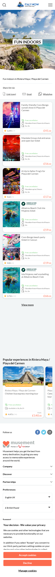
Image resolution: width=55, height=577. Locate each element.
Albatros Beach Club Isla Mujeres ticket (33, 209)
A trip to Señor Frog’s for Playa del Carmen (33, 172)
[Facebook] (37, 432)
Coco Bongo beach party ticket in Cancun (33, 238)
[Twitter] (43, 432)
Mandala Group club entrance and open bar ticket (35, 139)
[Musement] (27, 5)
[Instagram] (49, 432)
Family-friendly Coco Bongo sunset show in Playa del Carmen (35, 108)
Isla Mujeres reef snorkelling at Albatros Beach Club (35, 275)
